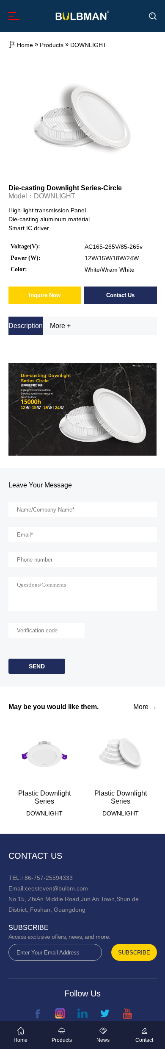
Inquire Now (44, 295)
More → (145, 707)
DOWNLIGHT (88, 45)
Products (51, 45)
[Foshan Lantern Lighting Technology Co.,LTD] (82, 15)
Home (25, 45)
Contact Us (120, 295)
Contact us (35, 855)
